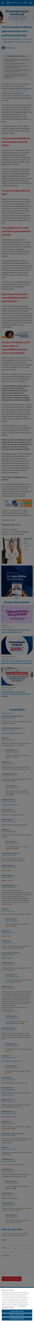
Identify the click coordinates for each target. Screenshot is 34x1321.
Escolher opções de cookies (17, 1319)
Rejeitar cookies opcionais (17, 1315)
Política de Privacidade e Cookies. (14, 1307)
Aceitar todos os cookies (17, 1311)
